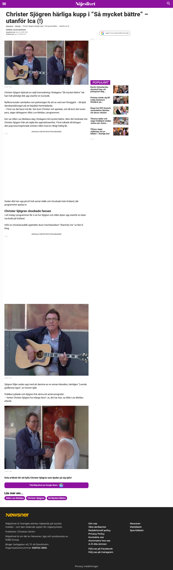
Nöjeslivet (9, 26)
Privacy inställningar (86, 566)
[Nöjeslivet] (85, 4)
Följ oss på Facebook (100, 548)
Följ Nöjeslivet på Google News (44, 485)
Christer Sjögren (35, 498)
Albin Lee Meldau (15, 498)
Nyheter (18, 26)
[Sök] (169, 4)
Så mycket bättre (57, 498)
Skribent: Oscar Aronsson (16, 29)
